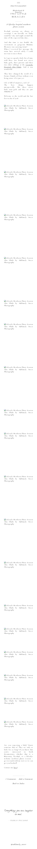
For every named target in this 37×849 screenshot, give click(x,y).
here (15, 768)
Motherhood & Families (18, 11)
